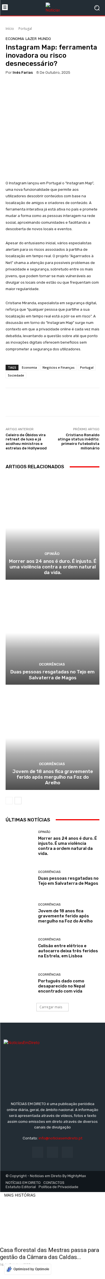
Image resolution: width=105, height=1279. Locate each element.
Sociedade (16, 375)
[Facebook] (11, 89)
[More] (37, 89)
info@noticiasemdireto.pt (60, 1138)
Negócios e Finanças (58, 367)
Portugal (25, 28)
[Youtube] (67, 1152)
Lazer (31, 39)
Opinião (52, 553)
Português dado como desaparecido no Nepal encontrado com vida (61, 986)
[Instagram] (52, 1152)
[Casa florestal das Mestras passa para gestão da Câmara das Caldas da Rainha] (52, 1220)
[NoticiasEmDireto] (52, 8)
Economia (15, 39)
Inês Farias (23, 72)
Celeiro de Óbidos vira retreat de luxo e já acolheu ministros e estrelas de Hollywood (26, 441)
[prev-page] (9, 800)
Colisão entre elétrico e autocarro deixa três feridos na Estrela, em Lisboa (68, 950)
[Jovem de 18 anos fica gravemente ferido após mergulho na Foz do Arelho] (52, 738)
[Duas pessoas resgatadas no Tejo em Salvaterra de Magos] (52, 633)
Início (10, 28)
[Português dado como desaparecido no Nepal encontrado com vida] (20, 983)
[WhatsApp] (24, 89)
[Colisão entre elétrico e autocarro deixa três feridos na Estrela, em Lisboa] (20, 948)
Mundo (44, 39)
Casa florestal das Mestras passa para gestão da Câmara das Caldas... (49, 1253)
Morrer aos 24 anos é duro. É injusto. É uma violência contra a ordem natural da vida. (52, 566)
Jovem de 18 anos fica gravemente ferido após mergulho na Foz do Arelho (52, 777)
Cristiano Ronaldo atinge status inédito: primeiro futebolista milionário (78, 441)
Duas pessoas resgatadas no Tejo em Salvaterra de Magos (52, 674)
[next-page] (18, 800)
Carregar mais (50, 1007)
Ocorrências (52, 664)
